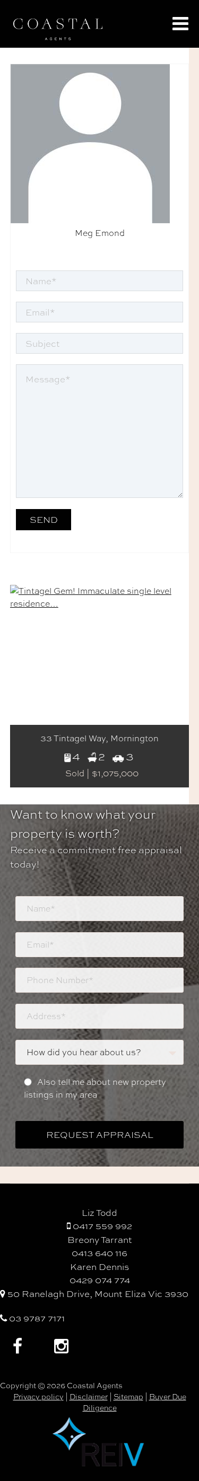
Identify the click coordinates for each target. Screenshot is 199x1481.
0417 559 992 (101, 1226)
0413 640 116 (99, 1253)
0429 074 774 (100, 1280)
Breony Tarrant (99, 1239)
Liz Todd (99, 1212)
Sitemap (128, 1396)
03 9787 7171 (36, 1318)
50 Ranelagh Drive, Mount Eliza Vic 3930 (96, 1293)
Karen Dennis (99, 1266)
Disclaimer (89, 1396)
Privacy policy (38, 1396)
